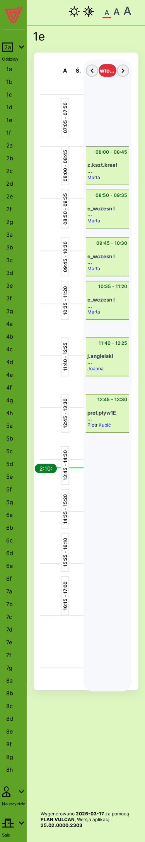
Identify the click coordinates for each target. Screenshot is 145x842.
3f (9, 298)
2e (9, 196)
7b (9, 604)
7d (9, 629)
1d (9, 107)
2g (9, 222)
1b (9, 81)
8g (9, 757)
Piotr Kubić (99, 425)
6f (9, 578)
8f (9, 744)
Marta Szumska (97, 180)
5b (9, 438)
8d (9, 718)
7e (9, 642)
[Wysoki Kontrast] (88, 11)
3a (9, 234)
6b (9, 527)
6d (9, 553)
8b (9, 693)
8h (9, 769)
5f (9, 489)
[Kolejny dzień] (123, 70)
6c (9, 540)
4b (9, 336)
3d (9, 272)
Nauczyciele (13, 803)
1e (9, 120)
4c (9, 349)
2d (9, 183)
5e (9, 476)
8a (9, 680)
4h (9, 413)
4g (9, 400)
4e (9, 374)
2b (9, 158)
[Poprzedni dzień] (92, 70)
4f (9, 387)
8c (9, 706)
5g (9, 502)
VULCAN (65, 819)
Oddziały (10, 59)
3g (9, 311)
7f (8, 655)
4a (9, 323)
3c (9, 260)
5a (9, 425)
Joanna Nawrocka (98, 372)
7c (9, 616)
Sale (6, 835)
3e (9, 285)
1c (9, 94)
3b (9, 247)
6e (9, 565)
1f (8, 132)
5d (9, 464)
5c (9, 451)
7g (9, 667)
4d (9, 362)
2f (9, 209)
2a (9, 145)
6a (9, 515)
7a (9, 591)
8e (9, 731)
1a (9, 69)
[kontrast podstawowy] (74, 11)
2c (9, 171)
